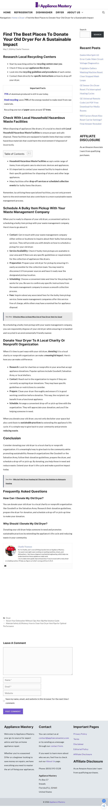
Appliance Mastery (57, 802)
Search (83, 29)
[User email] (5, 566)
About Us (73, 12)
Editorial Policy (80, 749)
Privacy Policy (80, 734)
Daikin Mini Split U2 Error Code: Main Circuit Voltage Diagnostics (91, 59)
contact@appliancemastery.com (54, 738)
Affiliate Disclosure (82, 754)
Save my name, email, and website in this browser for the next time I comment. (37, 701)
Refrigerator (23, 12)
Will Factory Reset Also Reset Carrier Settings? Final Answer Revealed (91, 119)
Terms (76, 739)
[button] (103, 12)
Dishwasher (44, 12)
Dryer (60, 12)
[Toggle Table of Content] (27, 153)
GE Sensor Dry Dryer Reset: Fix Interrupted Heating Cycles (90, 89)
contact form (57, 746)
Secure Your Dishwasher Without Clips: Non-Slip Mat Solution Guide (32, 621)
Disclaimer (78, 744)
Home (7, 12)
